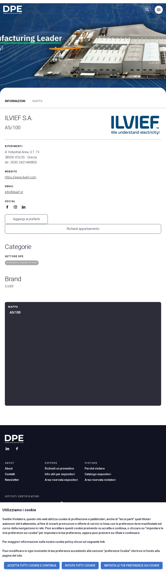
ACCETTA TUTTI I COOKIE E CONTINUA (31, 565)
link (102, 541)
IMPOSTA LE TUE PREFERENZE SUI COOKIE (131, 565)
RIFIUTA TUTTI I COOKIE (80, 565)
